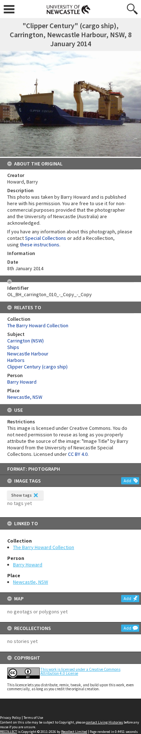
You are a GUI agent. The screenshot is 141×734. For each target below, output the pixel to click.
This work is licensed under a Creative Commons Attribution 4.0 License (80, 671)
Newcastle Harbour (27, 353)
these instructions (39, 244)
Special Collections (45, 238)
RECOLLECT (8, 731)
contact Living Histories (104, 722)
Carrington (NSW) (25, 340)
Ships (13, 347)
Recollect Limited (74, 731)
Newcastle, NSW (30, 582)
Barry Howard (27, 564)
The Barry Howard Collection (43, 547)
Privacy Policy (10, 717)
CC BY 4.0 (77, 454)
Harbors (16, 360)
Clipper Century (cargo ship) (37, 366)
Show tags (21, 495)
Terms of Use (33, 717)
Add (127, 480)
